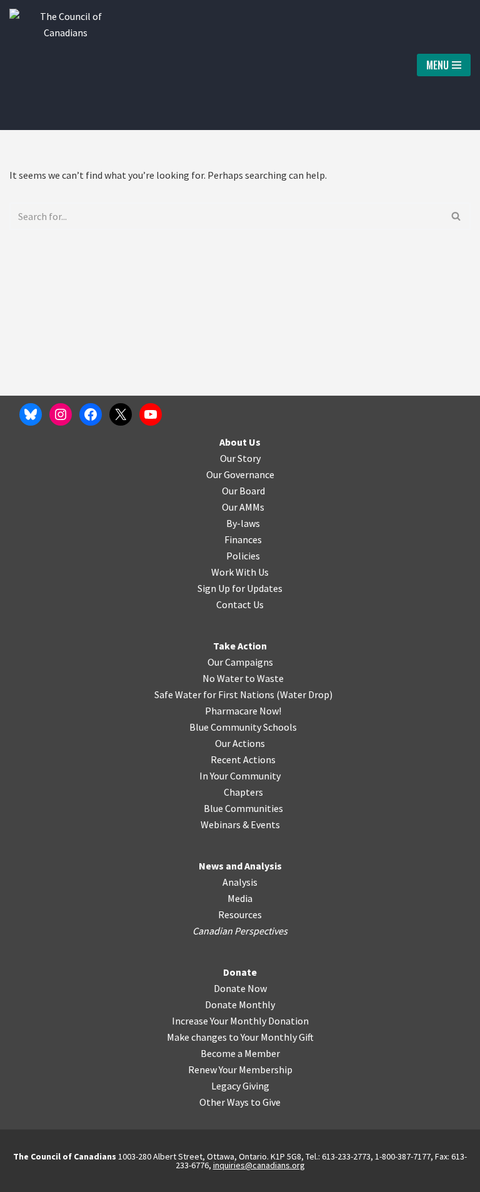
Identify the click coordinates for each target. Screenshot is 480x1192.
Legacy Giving (240, 1085)
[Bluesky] (30, 414)
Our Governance (240, 474)
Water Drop (304, 694)
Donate (240, 972)
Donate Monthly (240, 1004)
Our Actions (240, 743)
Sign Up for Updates (240, 588)
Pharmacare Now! (243, 710)
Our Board (243, 490)
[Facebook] (90, 414)
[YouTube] (150, 414)
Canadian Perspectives (240, 930)
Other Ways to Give (240, 1102)
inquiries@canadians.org (259, 1165)
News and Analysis (240, 865)
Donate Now (240, 988)
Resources (240, 914)
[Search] (456, 216)
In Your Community (240, 775)
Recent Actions (243, 759)
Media (240, 898)
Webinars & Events (240, 824)
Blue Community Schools (243, 727)
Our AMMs (243, 507)
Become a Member (240, 1053)
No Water (223, 678)
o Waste (266, 678)
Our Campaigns (240, 662)
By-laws (243, 523)
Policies (243, 555)
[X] (120, 414)
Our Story (240, 458)
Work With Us (240, 572)
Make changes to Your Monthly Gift (240, 1037)
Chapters (243, 792)
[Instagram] (60, 414)
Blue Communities (243, 808)
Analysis (240, 882)
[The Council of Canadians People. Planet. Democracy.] (65, 65)
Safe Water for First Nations (214, 694)
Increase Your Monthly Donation (240, 1020)
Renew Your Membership (240, 1069)
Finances (243, 539)
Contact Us (240, 604)
